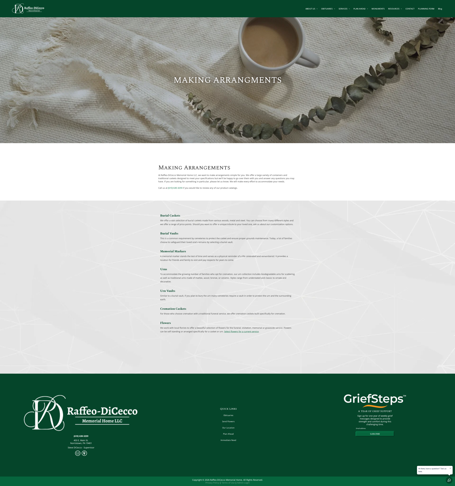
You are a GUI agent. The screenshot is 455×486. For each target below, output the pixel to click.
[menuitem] (311, 8)
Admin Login (243, 482)
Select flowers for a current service (241, 331)
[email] (77, 453)
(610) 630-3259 (175, 187)
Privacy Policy (212, 482)
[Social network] (84, 453)
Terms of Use (228, 482)
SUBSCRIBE (375, 434)
